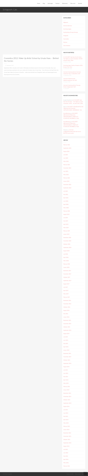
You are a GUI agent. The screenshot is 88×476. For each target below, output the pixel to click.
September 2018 (67, 247)
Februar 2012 (66, 466)
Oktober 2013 (66, 399)
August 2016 (66, 310)
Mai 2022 (65, 194)
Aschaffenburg (66, 113)
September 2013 (67, 403)
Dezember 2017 (67, 270)
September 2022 (67, 187)
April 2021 (65, 197)
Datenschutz (77, 474)
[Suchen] (84, 3)
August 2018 (66, 250)
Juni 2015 (65, 340)
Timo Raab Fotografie (7, 474)
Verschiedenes (66, 45)
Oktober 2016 (66, 307)
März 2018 (66, 260)
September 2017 (67, 280)
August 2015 (66, 333)
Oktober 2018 (66, 244)
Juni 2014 (65, 373)
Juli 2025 (65, 154)
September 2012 (67, 442)
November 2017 (67, 274)
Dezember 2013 (67, 393)
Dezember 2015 (67, 320)
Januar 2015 (66, 350)
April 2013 (65, 419)
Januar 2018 (66, 267)
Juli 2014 (65, 370)
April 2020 (65, 204)
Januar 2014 (66, 389)
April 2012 (65, 459)
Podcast (65, 42)
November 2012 (67, 436)
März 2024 (66, 161)
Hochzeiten (66, 39)
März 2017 (66, 293)
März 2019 (66, 227)
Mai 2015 (65, 343)
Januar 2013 (66, 429)
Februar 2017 (66, 297)
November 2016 (67, 303)
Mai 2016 (65, 313)
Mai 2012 (65, 456)
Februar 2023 (66, 177)
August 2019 (66, 214)
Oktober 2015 (66, 327)
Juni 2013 (65, 413)
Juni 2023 (65, 171)
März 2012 (66, 462)
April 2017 (65, 290)
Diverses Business (67, 25)
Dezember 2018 (67, 237)
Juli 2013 (65, 409)
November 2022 (67, 184)
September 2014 (67, 363)
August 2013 (66, 406)
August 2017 (66, 283)
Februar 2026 (66, 144)
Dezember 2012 (67, 432)
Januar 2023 (66, 181)
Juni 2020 (65, 201)
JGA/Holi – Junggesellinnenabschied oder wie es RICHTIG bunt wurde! (72, 131)
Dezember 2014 (67, 353)
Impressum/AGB (70, 474)
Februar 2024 (66, 164)
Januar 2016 (66, 317)
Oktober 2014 (66, 360)
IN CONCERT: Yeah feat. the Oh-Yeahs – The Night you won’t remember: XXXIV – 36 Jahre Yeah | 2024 (73, 102)
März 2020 (66, 207)
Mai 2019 (65, 221)
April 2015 (65, 346)
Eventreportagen (67, 29)
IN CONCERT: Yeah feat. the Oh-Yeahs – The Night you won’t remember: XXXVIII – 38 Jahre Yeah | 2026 (73, 59)
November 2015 (67, 323)
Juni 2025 (65, 158)
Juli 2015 (65, 336)
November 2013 (67, 396)
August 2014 (66, 366)
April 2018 (65, 257)
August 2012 (66, 446)
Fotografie (65, 35)
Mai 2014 (65, 376)
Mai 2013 (65, 416)
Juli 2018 (65, 254)
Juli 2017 (65, 287)
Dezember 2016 (67, 300)
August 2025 (66, 151)
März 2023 (66, 174)
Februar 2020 (66, 211)
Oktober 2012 (66, 439)
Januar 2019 (66, 234)
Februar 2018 (66, 264)
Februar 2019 (66, 230)
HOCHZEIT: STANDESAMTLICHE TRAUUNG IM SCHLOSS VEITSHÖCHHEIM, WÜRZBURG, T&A (73, 108)
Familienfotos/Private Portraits (70, 32)
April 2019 (65, 224)
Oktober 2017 (66, 277)
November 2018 (67, 240)
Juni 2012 (65, 452)
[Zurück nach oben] (85, 473)
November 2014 (67, 356)
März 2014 (66, 383)
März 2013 (66, 423)
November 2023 (67, 168)
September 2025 (67, 148)
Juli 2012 (65, 449)
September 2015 (67, 330)
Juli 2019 (65, 217)
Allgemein (65, 22)
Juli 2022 (65, 191)
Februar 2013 (66, 426)
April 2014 (65, 380)
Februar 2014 (66, 386)
